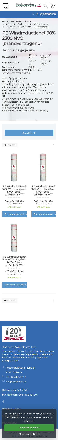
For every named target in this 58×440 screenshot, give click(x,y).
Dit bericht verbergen (29, 427)
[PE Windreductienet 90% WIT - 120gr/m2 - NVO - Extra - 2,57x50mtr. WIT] (43, 167)
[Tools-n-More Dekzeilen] (29, 5)
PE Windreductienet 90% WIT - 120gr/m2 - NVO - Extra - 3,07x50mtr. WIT (14, 261)
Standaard (9, 145)
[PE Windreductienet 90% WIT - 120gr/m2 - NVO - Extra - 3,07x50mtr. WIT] (14, 238)
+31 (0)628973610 (45, 14)
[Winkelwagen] (52, 7)
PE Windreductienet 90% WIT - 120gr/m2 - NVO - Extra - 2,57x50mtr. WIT (43, 190)
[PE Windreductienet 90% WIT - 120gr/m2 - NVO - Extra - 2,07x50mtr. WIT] (14, 167)
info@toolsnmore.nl (16, 381)
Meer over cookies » (29, 434)
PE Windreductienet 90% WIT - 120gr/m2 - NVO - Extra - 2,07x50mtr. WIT (14, 190)
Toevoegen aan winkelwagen (16, 214)
